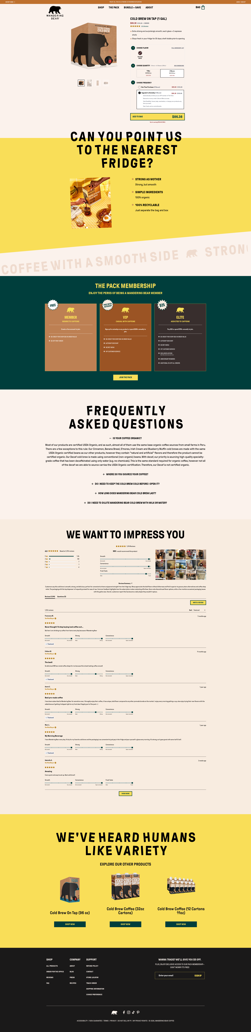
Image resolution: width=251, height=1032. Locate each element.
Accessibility (82, 1021)
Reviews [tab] (50, 597)
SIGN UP (198, 975)
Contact (89, 972)
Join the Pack (125, 377)
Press (72, 977)
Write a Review (199, 603)
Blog (72, 972)
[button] (157, 26)
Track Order (91, 983)
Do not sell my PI (124, 1021)
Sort (190, 610)
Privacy (113, 1021)
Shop (101, 7)
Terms (106, 1021)
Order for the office (55, 972)
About (149, 7)
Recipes (73, 983)
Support (91, 959)
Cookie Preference (94, 994)
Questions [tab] (61, 597)
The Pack (114, 7)
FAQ (47, 983)
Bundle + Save (132, 7)
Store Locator (92, 977)
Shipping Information (95, 989)
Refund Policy (92, 966)
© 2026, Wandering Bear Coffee (161, 1021)
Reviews (49, 977)
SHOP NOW (70, 924)
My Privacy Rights (140, 1021)
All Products (52, 966)
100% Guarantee (95, 1021)
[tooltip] (131, 583)
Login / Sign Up (241, 2)
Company (75, 959)
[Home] (54, 13)
